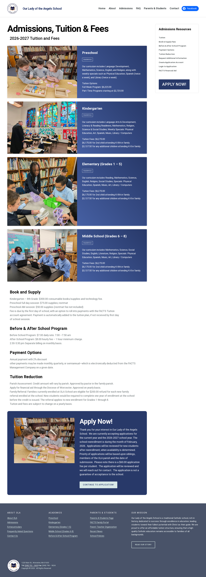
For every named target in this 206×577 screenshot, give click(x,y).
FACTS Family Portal (99, 522)
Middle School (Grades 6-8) (61, 531)
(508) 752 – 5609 (31, 565)
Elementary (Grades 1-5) (60, 527)
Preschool (90, 53)
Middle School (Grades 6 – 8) (104, 236)
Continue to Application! (98, 485)
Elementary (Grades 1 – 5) (102, 164)
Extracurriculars (14, 527)
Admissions (12, 522)
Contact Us (12, 536)
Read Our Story (143, 545)
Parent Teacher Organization (103, 527)
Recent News (96, 531)
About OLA (12, 518)
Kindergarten (92, 108)
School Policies (97, 536)
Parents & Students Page (102, 518)
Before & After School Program (63, 536)
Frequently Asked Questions (20, 531)
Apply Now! (174, 84)
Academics (87, 59)
